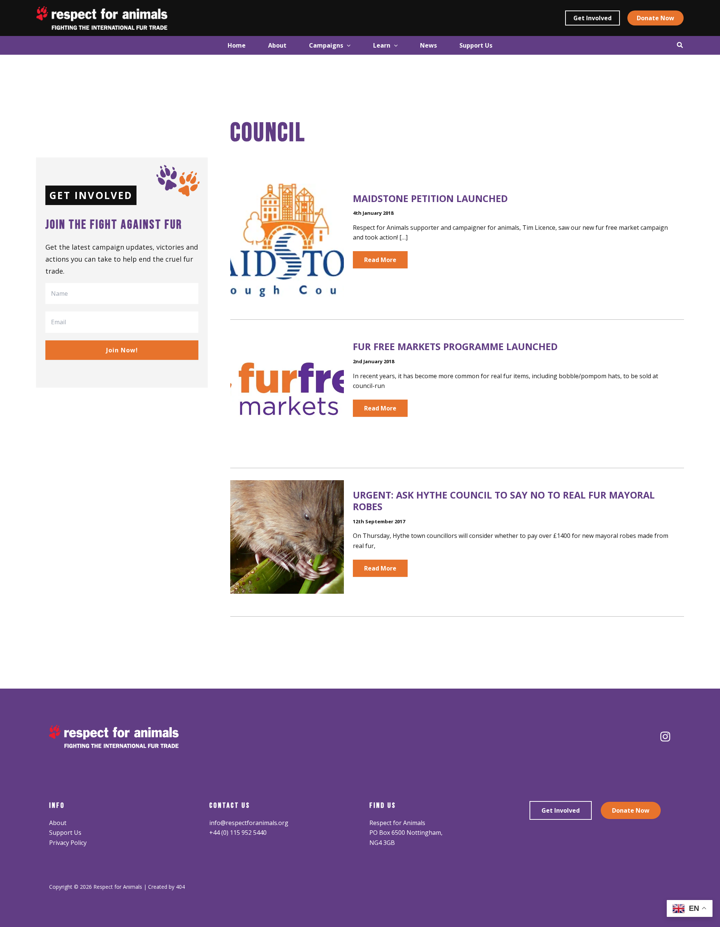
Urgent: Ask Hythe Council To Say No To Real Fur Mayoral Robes (504, 500)
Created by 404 (166, 886)
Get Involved (561, 810)
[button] (592, 17)
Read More (380, 261)
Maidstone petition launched (430, 198)
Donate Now (631, 810)
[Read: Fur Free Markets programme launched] (287, 388)
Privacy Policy (68, 843)
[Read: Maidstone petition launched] (287, 239)
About (57, 823)
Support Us (65, 832)
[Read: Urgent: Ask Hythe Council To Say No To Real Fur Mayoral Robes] (287, 536)
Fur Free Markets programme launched (455, 346)
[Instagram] (665, 736)
